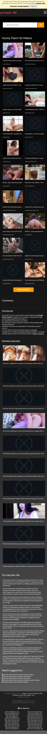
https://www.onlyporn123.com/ (35, 721)
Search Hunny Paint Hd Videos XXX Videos (17, 676)
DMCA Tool (30, 695)
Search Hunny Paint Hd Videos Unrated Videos (18, 675)
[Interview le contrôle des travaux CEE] (35, 204)
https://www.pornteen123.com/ (35, 719)
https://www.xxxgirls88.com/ (35, 712)
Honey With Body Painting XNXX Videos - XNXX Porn (20, 280)
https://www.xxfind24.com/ (12, 727)
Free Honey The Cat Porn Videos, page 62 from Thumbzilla (22, 231)
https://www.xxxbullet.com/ (12, 723)
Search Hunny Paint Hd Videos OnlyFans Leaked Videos (21, 680)
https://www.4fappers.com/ (12, 712)
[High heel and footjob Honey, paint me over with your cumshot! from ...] (35, 252)
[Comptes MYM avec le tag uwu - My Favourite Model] (35, 82)
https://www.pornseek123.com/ (35, 716)
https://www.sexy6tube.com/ (35, 713)
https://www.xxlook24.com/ (12, 728)
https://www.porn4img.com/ (35, 727)
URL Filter (23, 695)
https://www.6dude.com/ (12, 716)
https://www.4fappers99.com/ (12, 713)
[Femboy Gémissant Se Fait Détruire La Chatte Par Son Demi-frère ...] (13, 57)
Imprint (24, 693)
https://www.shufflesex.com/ (12, 720)
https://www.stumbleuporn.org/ (35, 728)
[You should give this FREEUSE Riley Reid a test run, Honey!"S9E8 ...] (35, 277)
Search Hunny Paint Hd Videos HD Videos (16, 678)
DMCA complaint (38, 334)
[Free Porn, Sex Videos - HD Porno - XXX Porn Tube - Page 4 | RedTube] (35, 179)
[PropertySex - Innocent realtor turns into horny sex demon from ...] (35, 130)
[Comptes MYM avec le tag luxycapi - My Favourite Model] (35, 155)
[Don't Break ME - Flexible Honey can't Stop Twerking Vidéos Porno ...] (13, 130)
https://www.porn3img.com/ (35, 726)
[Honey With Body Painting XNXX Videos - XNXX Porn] (13, 277)
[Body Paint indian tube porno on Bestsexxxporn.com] (13, 204)
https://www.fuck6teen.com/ (35, 714)
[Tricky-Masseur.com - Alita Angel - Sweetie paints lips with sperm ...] (35, 106)
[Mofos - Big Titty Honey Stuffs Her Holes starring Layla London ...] (13, 179)
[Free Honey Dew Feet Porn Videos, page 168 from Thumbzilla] (35, 57)
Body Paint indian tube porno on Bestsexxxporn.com (20, 207)
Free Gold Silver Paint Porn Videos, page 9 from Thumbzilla (22, 256)
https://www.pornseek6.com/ (35, 717)
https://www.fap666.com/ (12, 717)
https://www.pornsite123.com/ (12, 719)
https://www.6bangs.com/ (12, 714)
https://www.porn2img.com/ (35, 724)
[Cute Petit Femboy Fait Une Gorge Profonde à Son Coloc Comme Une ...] (13, 155)
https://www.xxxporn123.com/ (12, 726)
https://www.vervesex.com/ (12, 721)
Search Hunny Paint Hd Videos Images (15, 682)
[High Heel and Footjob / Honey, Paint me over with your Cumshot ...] (13, 82)
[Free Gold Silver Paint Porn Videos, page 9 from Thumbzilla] (13, 252)
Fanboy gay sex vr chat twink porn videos (16, 109)
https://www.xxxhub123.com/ (12, 724)
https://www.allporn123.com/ (35, 720)
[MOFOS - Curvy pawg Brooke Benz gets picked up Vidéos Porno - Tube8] (35, 228)
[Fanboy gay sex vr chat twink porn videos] (13, 106)
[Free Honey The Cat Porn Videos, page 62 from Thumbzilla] (13, 228)
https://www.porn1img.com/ (35, 723)
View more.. (23, 289)
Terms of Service (33, 693)
